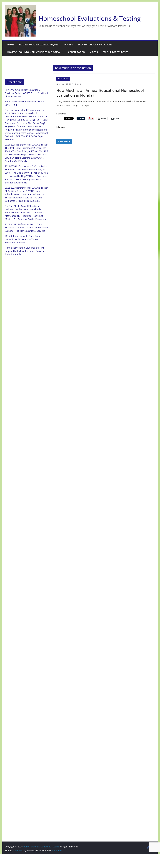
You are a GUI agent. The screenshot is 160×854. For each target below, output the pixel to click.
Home (10, 44)
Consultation (76, 52)
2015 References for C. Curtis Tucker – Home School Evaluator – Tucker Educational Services (24, 239)
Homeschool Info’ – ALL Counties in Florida (33, 52)
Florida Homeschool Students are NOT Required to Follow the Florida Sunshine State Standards (25, 251)
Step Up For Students (115, 52)
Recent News (63, 79)
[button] (61, 52)
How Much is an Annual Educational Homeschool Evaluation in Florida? (100, 93)
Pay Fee (68, 44)
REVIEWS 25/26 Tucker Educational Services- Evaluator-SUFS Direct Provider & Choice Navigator (26, 93)
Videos (94, 52)
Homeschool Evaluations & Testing (90, 18)
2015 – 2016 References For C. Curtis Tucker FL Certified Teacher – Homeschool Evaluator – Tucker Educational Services (26, 227)
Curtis (79, 84)
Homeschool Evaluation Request (39, 44)
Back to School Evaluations (95, 44)
